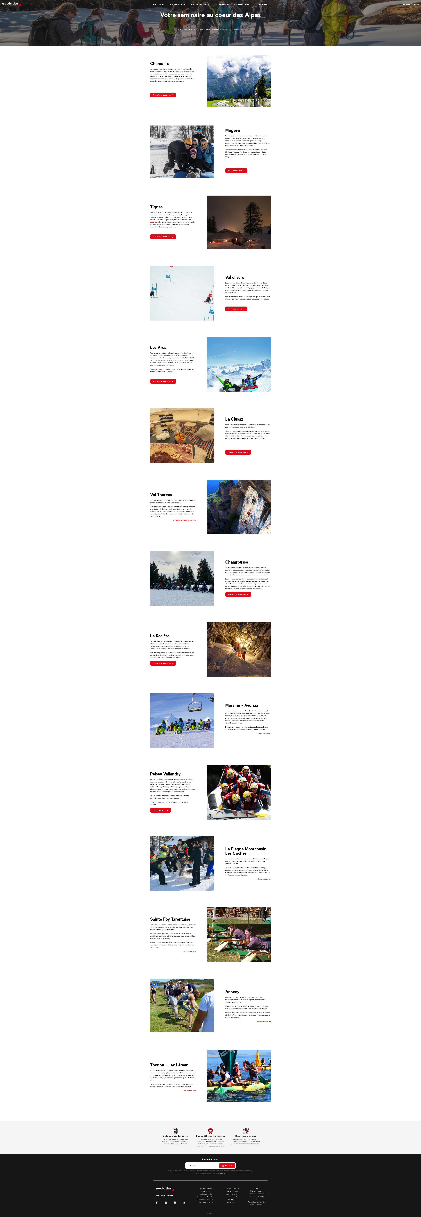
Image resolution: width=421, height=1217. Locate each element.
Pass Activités (261, 4)
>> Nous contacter (264, 733)
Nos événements (241, 4)
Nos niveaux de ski (206, 1202)
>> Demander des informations (184, 520)
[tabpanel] (175, 1136)
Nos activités (158, 4)
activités (153, 222)
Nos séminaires (222, 4)
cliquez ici (222, 1173)
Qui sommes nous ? (231, 1188)
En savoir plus (159, 810)
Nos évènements (231, 1197)
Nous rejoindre (231, 1194)
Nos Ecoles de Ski (205, 1194)
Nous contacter (235, 171)
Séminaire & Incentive (205, 1197)
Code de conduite (257, 1205)
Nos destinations (177, 4)
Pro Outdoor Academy (205, 1199)
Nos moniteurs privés (200, 4)
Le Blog (231, 1199)
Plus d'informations (162, 95)
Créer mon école (231, 1191)
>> (185, 951)
